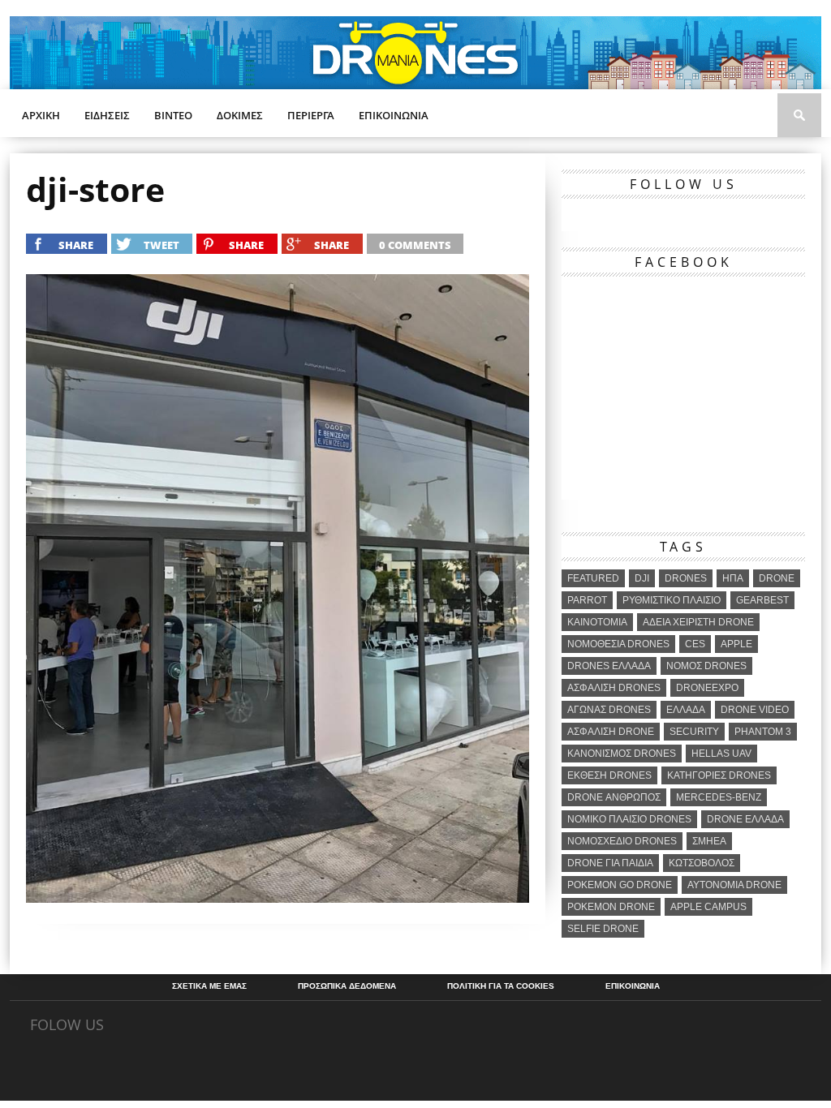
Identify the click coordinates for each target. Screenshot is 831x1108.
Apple (736, 644)
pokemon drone (611, 907)
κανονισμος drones (621, 753)
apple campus (708, 907)
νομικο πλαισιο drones (629, 819)
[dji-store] (277, 897)
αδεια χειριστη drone (698, 622)
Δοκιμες (240, 115)
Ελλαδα (685, 709)
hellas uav (721, 753)
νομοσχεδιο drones (622, 841)
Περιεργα (310, 115)
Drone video (755, 709)
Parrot (587, 600)
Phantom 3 (762, 731)
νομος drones (706, 666)
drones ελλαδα (609, 666)
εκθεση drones (609, 775)
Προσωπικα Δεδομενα (347, 986)
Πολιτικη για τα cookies (500, 986)
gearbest (762, 600)
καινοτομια (597, 622)
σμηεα (709, 841)
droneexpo (707, 688)
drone (776, 578)
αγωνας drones (609, 709)
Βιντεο (173, 115)
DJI (642, 578)
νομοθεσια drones (618, 644)
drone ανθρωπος (614, 797)
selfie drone (603, 928)
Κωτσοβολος (701, 863)
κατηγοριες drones (719, 775)
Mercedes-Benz (718, 797)
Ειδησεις (107, 115)
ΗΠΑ (732, 578)
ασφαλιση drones (614, 688)
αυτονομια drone (734, 885)
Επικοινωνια (393, 115)
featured (593, 578)
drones (686, 578)
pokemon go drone (619, 885)
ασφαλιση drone (610, 731)
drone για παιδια (610, 863)
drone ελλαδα (745, 819)
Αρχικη (41, 115)
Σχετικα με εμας (209, 986)
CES (695, 644)
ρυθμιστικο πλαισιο (671, 600)
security (694, 731)
